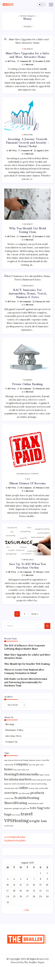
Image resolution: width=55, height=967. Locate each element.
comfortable (8, 765)
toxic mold (16, 815)
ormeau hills (43, 788)
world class (8, 826)
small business (33, 803)
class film (45, 760)
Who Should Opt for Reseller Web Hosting (27, 663)
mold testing (41, 784)
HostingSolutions (17, 774)
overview (11, 793)
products (37, 793)
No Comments (25, 302)
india (35, 774)
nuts (16, 788)
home (8, 769)
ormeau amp (33, 788)
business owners (35, 760)
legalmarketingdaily (15, 840)
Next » (34, 613)
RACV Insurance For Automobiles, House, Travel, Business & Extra (27, 293)
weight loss (38, 821)
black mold (18, 760)
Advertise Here (13, 736)
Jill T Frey (11, 61)
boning (25, 760)
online (23, 788)
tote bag (36, 808)
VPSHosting (16, 820)
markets (25, 779)
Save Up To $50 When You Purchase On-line (27, 565)
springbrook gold (19, 808)
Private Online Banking (27, 384)
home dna (17, 770)
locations (11, 779)
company (21, 764)
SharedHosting (15, 803)
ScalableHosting (27, 798)
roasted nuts (9, 798)
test (28, 808)
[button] (42, 4)
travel (27, 814)
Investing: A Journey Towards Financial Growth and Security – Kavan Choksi (27, 142)
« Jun (26, 910)
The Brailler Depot (34, 962)
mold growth (41, 780)
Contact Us (11, 741)
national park (9, 788)
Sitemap (9, 724)
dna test (32, 765)
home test (25, 770)
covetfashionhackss (14, 837)
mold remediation (19, 784)
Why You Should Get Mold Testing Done (27, 230)
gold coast (40, 765)
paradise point (24, 793)
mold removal (31, 784)
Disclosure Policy (14, 730)
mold (34, 780)
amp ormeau (9, 760)
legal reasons (44, 775)
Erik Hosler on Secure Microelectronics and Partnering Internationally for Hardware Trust (25, 682)
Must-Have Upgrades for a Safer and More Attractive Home (27, 55)
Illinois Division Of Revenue (27, 483)
